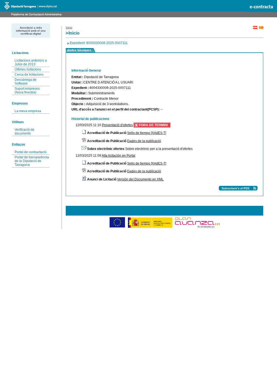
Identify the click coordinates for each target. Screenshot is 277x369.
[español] (255, 27)
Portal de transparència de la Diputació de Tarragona (32, 161)
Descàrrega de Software (26, 81)
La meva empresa (28, 111)
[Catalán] (261, 27)
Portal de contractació (31, 152)
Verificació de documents (24, 131)
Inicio (69, 27)
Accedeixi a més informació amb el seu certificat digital (30, 30)
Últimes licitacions (28, 69)
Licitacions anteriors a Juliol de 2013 (31, 62)
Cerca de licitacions (29, 74)
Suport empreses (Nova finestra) (27, 90)
